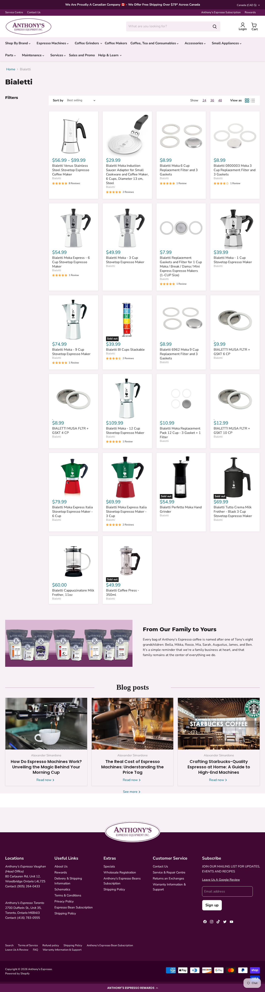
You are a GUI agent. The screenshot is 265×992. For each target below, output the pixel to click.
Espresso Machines (52, 43)
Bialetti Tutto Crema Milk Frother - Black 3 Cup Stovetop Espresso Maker (233, 511)
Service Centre (14, 12)
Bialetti (56, 178)
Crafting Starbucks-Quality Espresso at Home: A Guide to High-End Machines (219, 767)
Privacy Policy (64, 901)
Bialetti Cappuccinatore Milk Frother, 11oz (73, 592)
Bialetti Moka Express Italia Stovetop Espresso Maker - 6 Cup (72, 511)
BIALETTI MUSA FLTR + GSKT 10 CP (232, 430)
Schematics (62, 889)
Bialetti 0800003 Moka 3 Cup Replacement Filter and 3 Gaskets (234, 170)
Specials (109, 866)
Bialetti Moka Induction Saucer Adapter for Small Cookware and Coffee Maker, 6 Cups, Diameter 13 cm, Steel (127, 174)
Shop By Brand (17, 43)
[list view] (253, 100)
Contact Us (33, 12)
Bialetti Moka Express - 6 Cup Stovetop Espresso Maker (71, 262)
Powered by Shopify (17, 973)
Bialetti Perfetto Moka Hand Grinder (181, 509)
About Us (60, 866)
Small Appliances (226, 43)
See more (130, 791)
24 (204, 100)
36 (212, 100)
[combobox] (167, 26)
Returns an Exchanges (168, 878)
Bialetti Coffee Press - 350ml (122, 592)
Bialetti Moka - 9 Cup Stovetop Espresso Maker (71, 351)
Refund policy (50, 945)
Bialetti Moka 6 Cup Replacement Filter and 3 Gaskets (179, 170)
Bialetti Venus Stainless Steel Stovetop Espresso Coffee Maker (70, 170)
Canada (247, 5)
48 (220, 100)
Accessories (194, 43)
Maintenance (32, 55)
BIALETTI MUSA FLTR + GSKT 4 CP (70, 430)
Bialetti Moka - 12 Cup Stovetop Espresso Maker (125, 430)
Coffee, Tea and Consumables (153, 43)
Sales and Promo (82, 55)
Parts (9, 55)
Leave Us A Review (16, 950)
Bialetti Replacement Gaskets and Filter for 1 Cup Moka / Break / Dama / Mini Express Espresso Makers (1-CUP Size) (181, 266)
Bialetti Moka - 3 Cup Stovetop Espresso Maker (125, 259)
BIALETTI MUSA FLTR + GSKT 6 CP (232, 351)
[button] (132, 988)
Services (57, 55)
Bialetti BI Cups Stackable (125, 349)
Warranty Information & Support (62, 950)
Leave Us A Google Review (221, 880)
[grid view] (247, 100)
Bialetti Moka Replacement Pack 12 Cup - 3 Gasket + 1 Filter (180, 432)
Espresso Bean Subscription (73, 907)
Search (9, 945)
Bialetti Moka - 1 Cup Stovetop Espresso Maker (233, 259)
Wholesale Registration (120, 872)
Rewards (250, 12)
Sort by (58, 100)
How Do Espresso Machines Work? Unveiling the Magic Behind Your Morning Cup (46, 767)
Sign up (212, 905)
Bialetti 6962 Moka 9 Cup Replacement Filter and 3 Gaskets (179, 354)
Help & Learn (108, 55)
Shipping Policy (65, 913)
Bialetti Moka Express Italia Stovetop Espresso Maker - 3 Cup (126, 511)
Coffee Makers (116, 43)
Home (10, 69)
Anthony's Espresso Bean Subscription (110, 945)
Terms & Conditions (67, 895)
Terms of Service (28, 945)
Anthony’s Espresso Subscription (221, 12)
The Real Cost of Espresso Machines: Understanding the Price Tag (132, 767)
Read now (44, 780)
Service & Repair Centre (169, 872)
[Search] (214, 26)
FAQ (35, 950)
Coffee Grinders (87, 43)
